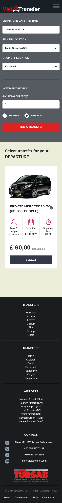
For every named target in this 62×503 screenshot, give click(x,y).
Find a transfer (31, 126)
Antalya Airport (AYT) (31, 406)
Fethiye (31, 320)
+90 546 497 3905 (34, 454)
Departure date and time (20, 20)
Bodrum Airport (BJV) (31, 402)
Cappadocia (31, 378)
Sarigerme (31, 370)
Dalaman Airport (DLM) (31, 399)
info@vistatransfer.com (34, 460)
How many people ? (15, 92)
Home (6, 497)
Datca (31, 334)
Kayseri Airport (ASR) (31, 417)
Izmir (31, 355)
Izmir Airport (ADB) (31, 410)
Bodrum (31, 323)
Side (31, 327)
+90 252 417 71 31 (34, 448)
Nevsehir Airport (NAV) (31, 421)
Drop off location (16, 57)
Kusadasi (31, 359)
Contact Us (48, 497)
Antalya (31, 316)
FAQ (35, 497)
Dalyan (31, 374)
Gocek (31, 363)
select (31, 259)
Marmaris (31, 312)
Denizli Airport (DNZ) (31, 414)
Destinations (21, 497)
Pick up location (14, 39)
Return (14, 115)
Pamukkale (31, 367)
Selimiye (31, 331)
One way (37, 115)
